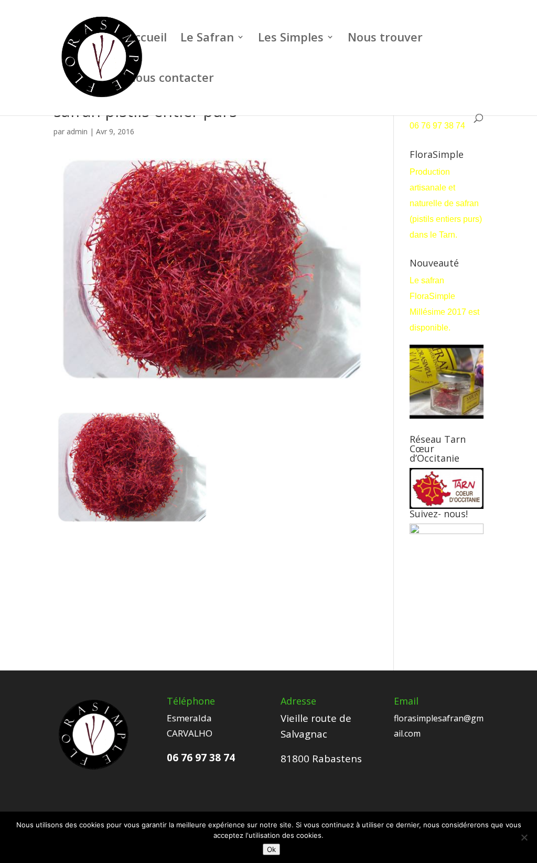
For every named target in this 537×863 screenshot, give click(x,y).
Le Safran (207, 39)
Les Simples (291, 39)
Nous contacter (170, 79)
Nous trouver (385, 39)
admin (77, 131)
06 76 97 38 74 (438, 125)
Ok (271, 849)
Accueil (147, 39)
